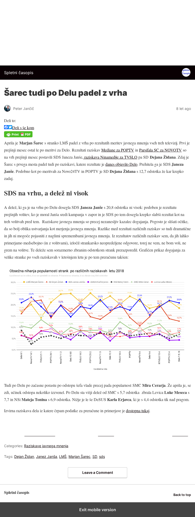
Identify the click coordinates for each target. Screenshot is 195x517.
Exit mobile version (97, 509)
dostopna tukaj (137, 410)
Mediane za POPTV (117, 150)
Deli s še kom (23, 127)
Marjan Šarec (79, 456)
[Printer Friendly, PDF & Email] (18, 135)
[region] (97, 31)
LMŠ (63, 456)
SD (94, 456)
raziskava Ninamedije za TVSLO (110, 157)
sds (102, 456)
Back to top (182, 495)
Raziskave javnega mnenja (46, 446)
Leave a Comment (97, 472)
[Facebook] (6, 127)
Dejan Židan (24, 456)
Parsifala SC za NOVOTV (160, 150)
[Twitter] (10, 127)
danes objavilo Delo (121, 164)
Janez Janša (46, 456)
